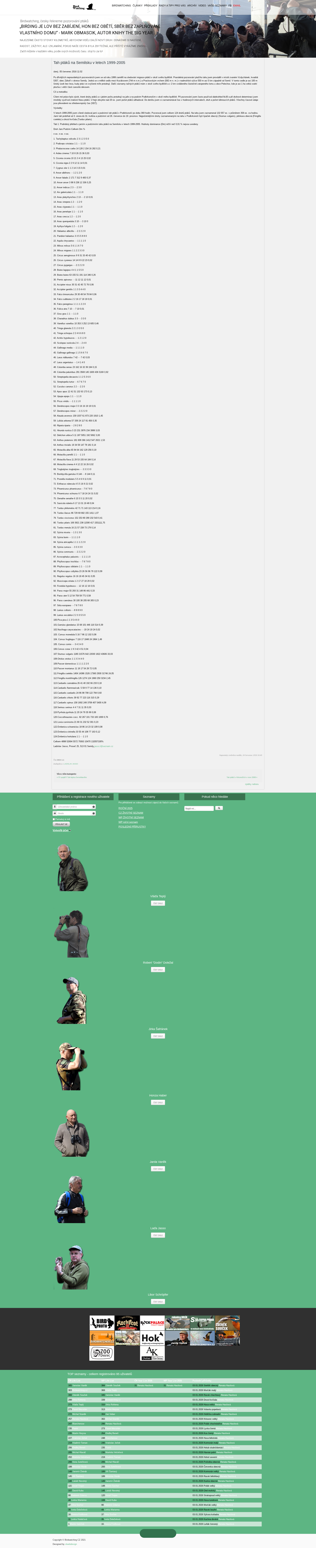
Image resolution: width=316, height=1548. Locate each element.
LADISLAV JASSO (71, 764)
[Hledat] (219, 808)
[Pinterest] (147, 1533)
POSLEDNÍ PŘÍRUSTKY (132, 826)
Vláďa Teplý (111, 1390)
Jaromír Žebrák (79, 1471)
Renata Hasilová (145, 1385)
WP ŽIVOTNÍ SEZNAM (131, 817)
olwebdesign (71, 1544)
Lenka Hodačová (79, 1519)
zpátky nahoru (252, 784)
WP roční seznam (128, 822)
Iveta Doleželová (79, 1509)
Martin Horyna (112, 1409)
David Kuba (77, 1490)
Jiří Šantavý (111, 1471)
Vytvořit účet (61, 830)
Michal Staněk (79, 1414)
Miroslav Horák (79, 1466)
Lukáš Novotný (79, 1481)
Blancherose (78, 1423)
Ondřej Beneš (111, 1433)
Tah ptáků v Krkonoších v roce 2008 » (242, 777)
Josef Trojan (78, 1486)
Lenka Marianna (78, 1500)
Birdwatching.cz (80, 1390)
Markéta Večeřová (114, 1452)
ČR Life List (74, 1380)
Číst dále (158, 903)
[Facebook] (168, 1533)
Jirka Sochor (77, 1505)
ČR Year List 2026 (143, 1380)
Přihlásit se (61, 824)
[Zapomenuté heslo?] (94, 813)
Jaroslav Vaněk (79, 1385)
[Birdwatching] (84, 6)
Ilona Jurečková (80, 1462)
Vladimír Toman (79, 1443)
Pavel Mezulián (79, 1409)
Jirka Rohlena (78, 1400)
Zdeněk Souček (112, 1385)
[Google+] (154, 1533)
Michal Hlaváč (79, 1452)
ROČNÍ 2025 (125, 808)
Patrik (75, 1428)
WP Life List (107, 1380)
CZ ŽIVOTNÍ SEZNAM (130, 812)
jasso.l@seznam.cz (103, 746)
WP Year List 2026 (173, 1380)
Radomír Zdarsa (79, 1495)
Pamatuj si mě (62, 819)
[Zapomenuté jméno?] (94, 806)
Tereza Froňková (79, 1514)
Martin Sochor (112, 1486)
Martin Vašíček (77, 1524)
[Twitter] (161, 1533)
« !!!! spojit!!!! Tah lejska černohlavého (72, 777)
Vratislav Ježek (79, 1438)
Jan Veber (110, 1414)
